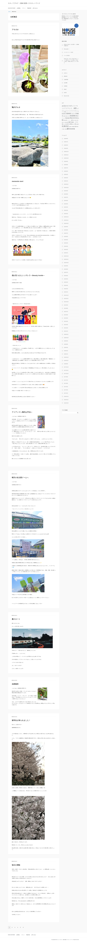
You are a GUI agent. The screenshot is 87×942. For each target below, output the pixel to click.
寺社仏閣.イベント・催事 (68, 120)
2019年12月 (66, 357)
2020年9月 (66, 340)
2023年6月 (66, 236)
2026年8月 (66, 138)
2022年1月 (66, 291)
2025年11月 (66, 154)
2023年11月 (66, 220)
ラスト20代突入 (67, 55)
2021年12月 (66, 295)
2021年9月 (66, 305)
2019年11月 (66, 360)
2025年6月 (66, 171)
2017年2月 (66, 389)
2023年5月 (66, 239)
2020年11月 (66, 334)
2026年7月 (66, 141)
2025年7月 (66, 167)
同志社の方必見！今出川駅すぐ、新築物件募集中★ (71, 45)
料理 (77, 120)
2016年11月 (66, 399)
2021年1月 (66, 331)
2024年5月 (66, 203)
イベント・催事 (71, 108)
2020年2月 (66, 350)
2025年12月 (66, 151)
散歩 (76, 120)
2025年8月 (66, 164)
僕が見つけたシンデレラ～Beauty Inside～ (28, 275)
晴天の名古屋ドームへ (20, 477)
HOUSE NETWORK (11, 8)
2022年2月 (66, 288)
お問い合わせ (35, 8)
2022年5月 (66, 278)
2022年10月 (66, 262)
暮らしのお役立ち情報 (67, 124)
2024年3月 (66, 210)
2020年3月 (66, 347)
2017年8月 (66, 376)
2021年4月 (66, 321)
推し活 (74, 120)
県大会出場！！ (67, 49)
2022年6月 (66, 275)
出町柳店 (65, 86)
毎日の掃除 (16, 865)
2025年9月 (66, 161)
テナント (24, 8)
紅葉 (75, 126)
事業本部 (65, 76)
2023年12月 (66, 216)
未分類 (65, 92)
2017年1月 (66, 393)
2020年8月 (66, 344)
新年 (67, 122)
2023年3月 (66, 246)
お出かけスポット (68, 106)
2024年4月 (66, 207)
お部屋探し (19, 8)
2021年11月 (66, 298)
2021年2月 (66, 327)
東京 (73, 124)
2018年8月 (66, 363)
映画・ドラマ (74, 122)
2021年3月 (66, 324)
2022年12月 (66, 256)
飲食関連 (72, 129)
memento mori (17, 181)
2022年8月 (66, 269)
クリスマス (71, 110)
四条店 (65, 89)
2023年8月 (66, 229)
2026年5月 (66, 145)
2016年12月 (66, 396)
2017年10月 (66, 373)
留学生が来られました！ (21, 720)
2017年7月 (66, 380)
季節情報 (67, 118)
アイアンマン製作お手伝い (22, 412)
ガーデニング (67, 110)
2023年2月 (66, 249)
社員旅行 (77, 124)
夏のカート (16, 619)
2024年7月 (66, 197)
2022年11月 (66, 259)
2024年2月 (66, 213)
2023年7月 (66, 233)
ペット (76, 111)
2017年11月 (66, 370)
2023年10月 (66, 223)
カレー (64, 110)
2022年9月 (66, 265)
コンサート (75, 110)
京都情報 (68, 113)
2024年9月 (66, 190)
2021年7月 (66, 311)
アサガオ (15, 29)
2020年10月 (66, 337)
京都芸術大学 (73, 113)
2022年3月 (66, 285)
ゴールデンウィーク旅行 (68, 52)
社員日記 (65, 126)
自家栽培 (15, 684)
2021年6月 (66, 314)
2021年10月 (66, 301)
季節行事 (72, 118)
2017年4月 (66, 386)
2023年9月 (66, 226)
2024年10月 (66, 187)
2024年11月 (66, 184)
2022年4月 (66, 282)
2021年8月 (66, 308)
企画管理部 (66, 79)
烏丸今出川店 (66, 95)
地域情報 (73, 116)
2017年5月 (66, 383)
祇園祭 (73, 126)
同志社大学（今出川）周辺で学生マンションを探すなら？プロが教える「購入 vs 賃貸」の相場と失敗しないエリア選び (71, 60)
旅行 (70, 122)
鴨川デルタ (16, 107)
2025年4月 (66, 174)
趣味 (68, 129)
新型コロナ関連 (64, 122)
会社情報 (65, 82)
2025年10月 (66, 158)
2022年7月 (66, 272)
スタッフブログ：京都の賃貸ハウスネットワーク (24, 3)
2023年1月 (66, 252)
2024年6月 (66, 200)
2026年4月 (66, 148)
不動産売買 (29, 8)
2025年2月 (66, 177)
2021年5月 (66, 318)
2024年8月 (66, 194)
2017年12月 (66, 367)
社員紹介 (70, 126)
